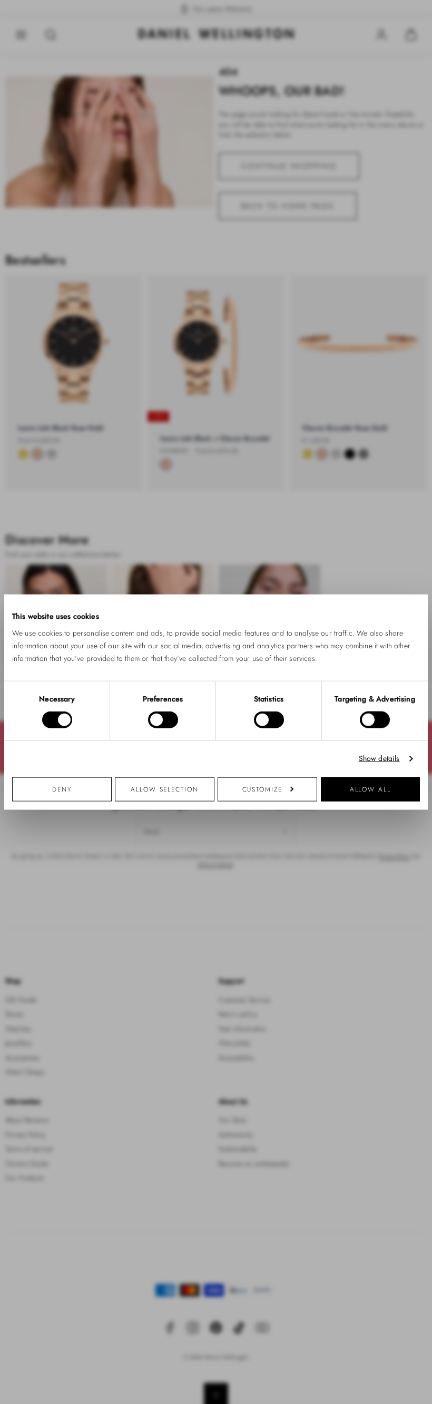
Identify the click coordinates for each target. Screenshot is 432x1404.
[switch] (163, 719)
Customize (262, 788)
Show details (379, 759)
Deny (62, 788)
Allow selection (165, 788)
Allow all (370, 788)
